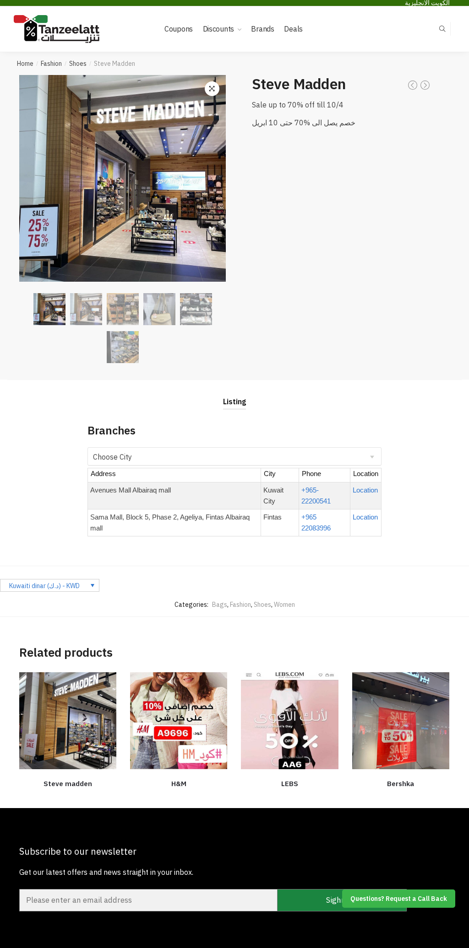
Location (365, 490)
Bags (219, 604)
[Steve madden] (67, 720)
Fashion (51, 63)
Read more (67, 797)
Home (25, 63)
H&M (178, 783)
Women (284, 604)
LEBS (289, 783)
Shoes (78, 63)
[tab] (234, 394)
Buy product (401, 797)
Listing (234, 401)
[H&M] (178, 720)
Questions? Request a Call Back (398, 898)
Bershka (400, 783)
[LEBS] (289, 720)
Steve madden (68, 783)
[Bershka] (400, 720)
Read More (179, 797)
